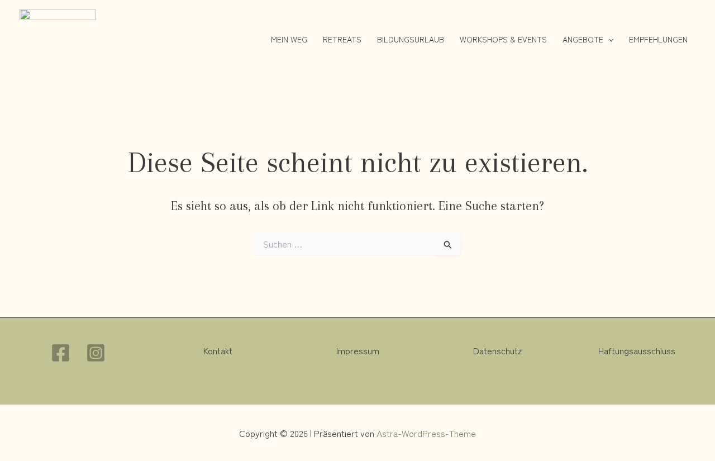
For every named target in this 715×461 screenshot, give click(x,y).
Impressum (357, 350)
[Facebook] (60, 353)
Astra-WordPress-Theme (426, 433)
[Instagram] (96, 353)
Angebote (583, 39)
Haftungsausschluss (636, 350)
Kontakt (217, 350)
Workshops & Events (503, 39)
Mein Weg (289, 39)
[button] (608, 39)
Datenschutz (497, 350)
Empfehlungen (658, 39)
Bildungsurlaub (410, 39)
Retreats (342, 39)
